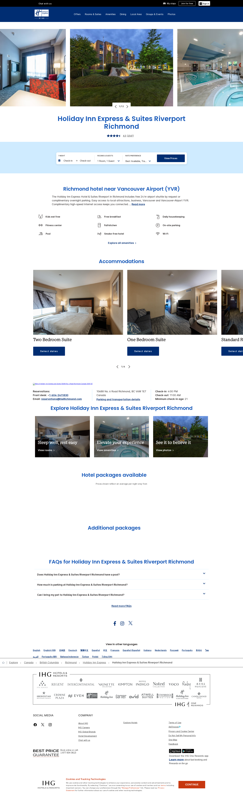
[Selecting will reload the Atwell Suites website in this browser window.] (147, 696)
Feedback (173, 744)
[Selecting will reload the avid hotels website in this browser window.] (134, 696)
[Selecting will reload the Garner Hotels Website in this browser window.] (121, 696)
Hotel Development (87, 736)
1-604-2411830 (58, 395)
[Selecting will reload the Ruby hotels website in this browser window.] (186, 684)
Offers (77, 14)
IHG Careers (84, 727)
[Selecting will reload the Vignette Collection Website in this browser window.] (106, 684)
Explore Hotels (130, 722)
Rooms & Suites (93, 14)
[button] (204, 3)
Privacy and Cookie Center (181, 731)
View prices (170, 158)
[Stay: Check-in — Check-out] (75, 160)
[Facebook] (36, 724)
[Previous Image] (116, 106)
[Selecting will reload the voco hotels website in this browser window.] (174, 684)
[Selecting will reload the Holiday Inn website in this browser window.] (106, 696)
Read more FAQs (122, 605)
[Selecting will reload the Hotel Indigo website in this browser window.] (142, 684)
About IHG (83, 723)
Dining (123, 14)
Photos (171, 14)
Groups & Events (154, 14)
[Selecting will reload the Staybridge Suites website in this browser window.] (165, 696)
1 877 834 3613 (68, 752)
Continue (192, 784)
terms (163, 785)
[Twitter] (42, 724)
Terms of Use (175, 722)
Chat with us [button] (45, 3)
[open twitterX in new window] (129, 623)
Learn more (176, 759)
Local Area (136, 14)
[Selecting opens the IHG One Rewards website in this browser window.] (189, 704)
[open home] (4, 663)
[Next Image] (127, 106)
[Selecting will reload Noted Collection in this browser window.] (159, 684)
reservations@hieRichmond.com (61, 398)
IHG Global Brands (87, 732)
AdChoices (174, 727)
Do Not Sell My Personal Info (182, 735)
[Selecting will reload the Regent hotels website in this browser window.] (57, 684)
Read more (138, 204)
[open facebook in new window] (113, 623)
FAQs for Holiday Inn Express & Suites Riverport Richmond (121, 561)
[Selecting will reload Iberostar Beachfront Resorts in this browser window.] (44, 696)
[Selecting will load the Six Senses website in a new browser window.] (42, 684)
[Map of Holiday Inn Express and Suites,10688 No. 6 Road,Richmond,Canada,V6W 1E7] (63, 384)
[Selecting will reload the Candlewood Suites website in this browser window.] (198, 696)
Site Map (173, 740)
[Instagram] (50, 724)
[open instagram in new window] (120, 623)
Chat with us (84, 740)
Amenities (110, 14)
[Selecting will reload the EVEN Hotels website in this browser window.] (76, 696)
